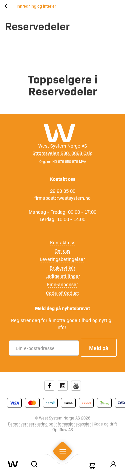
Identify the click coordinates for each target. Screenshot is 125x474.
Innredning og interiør (36, 6)
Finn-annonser (62, 284)
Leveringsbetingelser (62, 259)
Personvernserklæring (28, 423)
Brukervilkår (62, 268)
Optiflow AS (62, 429)
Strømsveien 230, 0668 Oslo (63, 153)
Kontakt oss (62, 242)
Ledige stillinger (62, 276)
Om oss (62, 251)
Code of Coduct (62, 293)
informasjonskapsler (72, 423)
